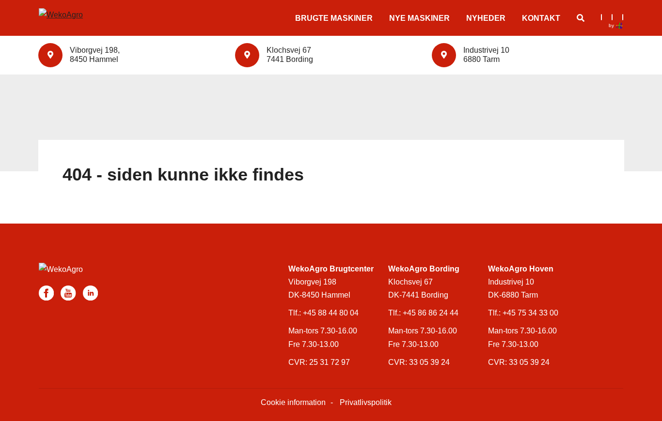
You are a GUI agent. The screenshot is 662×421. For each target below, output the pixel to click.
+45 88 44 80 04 (331, 313)
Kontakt (541, 18)
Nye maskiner (419, 18)
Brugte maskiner (334, 18)
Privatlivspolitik (366, 402)
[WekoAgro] (80, 10)
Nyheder (485, 18)
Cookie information (293, 402)
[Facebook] (47, 292)
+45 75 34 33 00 (530, 313)
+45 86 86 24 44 (430, 313)
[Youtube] (69, 292)
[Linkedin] (90, 292)
